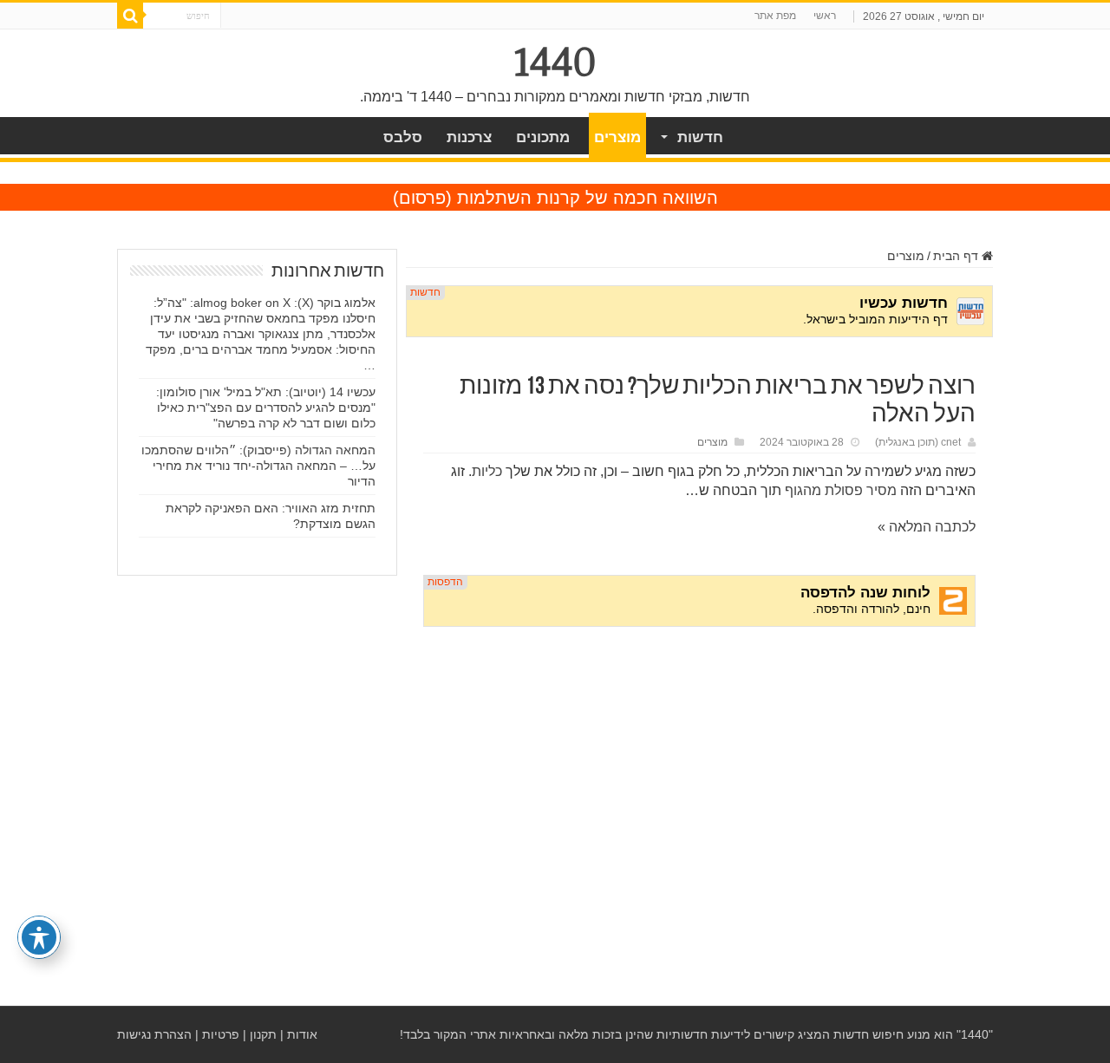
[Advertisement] (699, 772)
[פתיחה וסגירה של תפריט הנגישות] (39, 937)
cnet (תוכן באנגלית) (918, 442)
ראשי (824, 16)
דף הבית (957, 256)
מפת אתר (775, 16)
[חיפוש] (130, 16)
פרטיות (220, 1034)
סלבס (402, 137)
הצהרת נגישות (154, 1034)
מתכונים (543, 137)
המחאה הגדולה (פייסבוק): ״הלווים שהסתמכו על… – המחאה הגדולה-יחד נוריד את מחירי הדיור (258, 465)
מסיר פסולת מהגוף (841, 490)
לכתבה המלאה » (927, 526)
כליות (487, 471)
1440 (555, 62)
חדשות (700, 137)
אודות (302, 1034)
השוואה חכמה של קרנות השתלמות (587, 197)
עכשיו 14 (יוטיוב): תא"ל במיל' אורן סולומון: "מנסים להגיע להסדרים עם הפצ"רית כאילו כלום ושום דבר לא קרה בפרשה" (265, 407)
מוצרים (617, 137)
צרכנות (469, 137)
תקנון (263, 1034)
